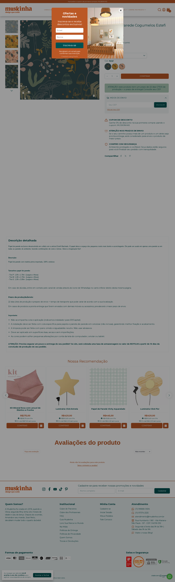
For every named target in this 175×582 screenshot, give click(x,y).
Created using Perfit (69, 56)
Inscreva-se (69, 45)
